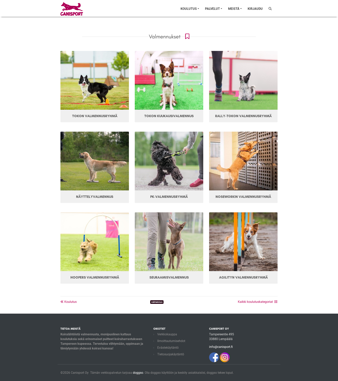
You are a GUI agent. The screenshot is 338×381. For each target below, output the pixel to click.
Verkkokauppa (167, 334)
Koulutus (70, 302)
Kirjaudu (255, 9)
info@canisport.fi (221, 347)
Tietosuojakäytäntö (170, 354)
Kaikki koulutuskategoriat (255, 302)
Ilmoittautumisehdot (171, 341)
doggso (138, 373)
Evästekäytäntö (168, 347)
